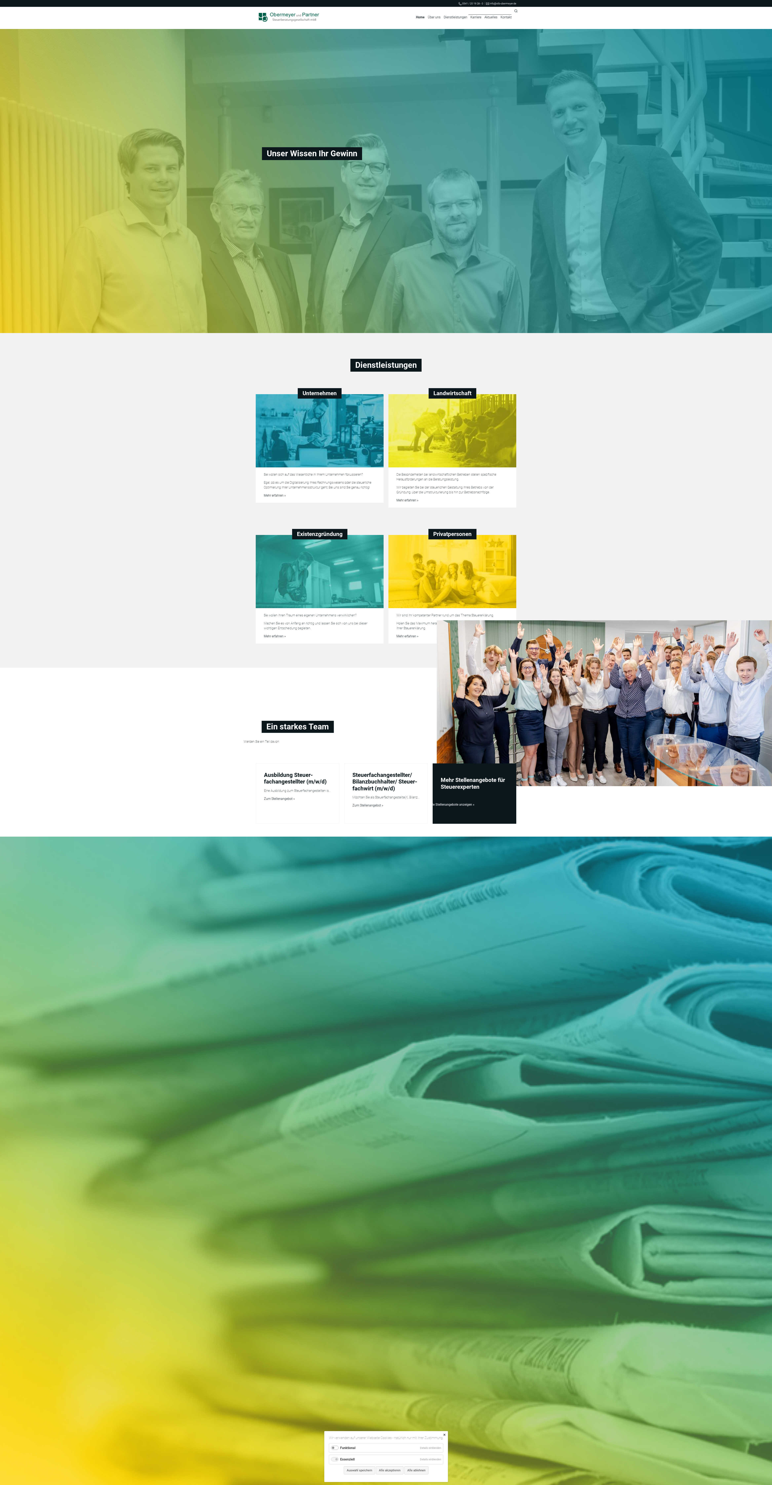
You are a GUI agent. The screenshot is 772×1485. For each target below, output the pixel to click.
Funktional (347, 1448)
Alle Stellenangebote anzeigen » (451, 804)
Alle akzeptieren (389, 1470)
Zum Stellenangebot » (279, 799)
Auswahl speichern (359, 1470)
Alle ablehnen (416, 1470)
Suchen (515, 10)
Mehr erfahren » (275, 495)
